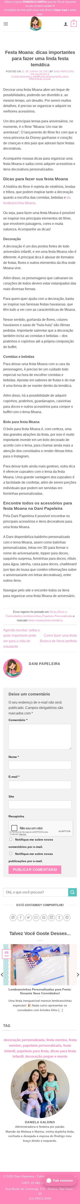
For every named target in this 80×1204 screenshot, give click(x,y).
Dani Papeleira (64, 71)
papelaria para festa (33, 1051)
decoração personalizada (24, 1040)
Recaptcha (16, 816)
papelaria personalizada (42, 1045)
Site (11, 796)
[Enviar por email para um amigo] (36, 917)
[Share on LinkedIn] (51, 917)
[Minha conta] (66, 24)
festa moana (36, 620)
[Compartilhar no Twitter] (28, 917)
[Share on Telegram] (66, 917)
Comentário (18, 720)
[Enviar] (72, 892)
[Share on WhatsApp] (13, 917)
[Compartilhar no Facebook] (20, 917)
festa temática (53, 620)
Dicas (34, 74)
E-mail (14, 776)
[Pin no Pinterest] (43, 917)
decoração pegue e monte (46, 1056)
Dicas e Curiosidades (30, 75)
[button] (5, 24)
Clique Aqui (60, 10)
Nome (14, 757)
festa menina (56, 1040)
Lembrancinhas (42, 76)
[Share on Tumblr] (59, 917)
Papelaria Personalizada (49, 78)
